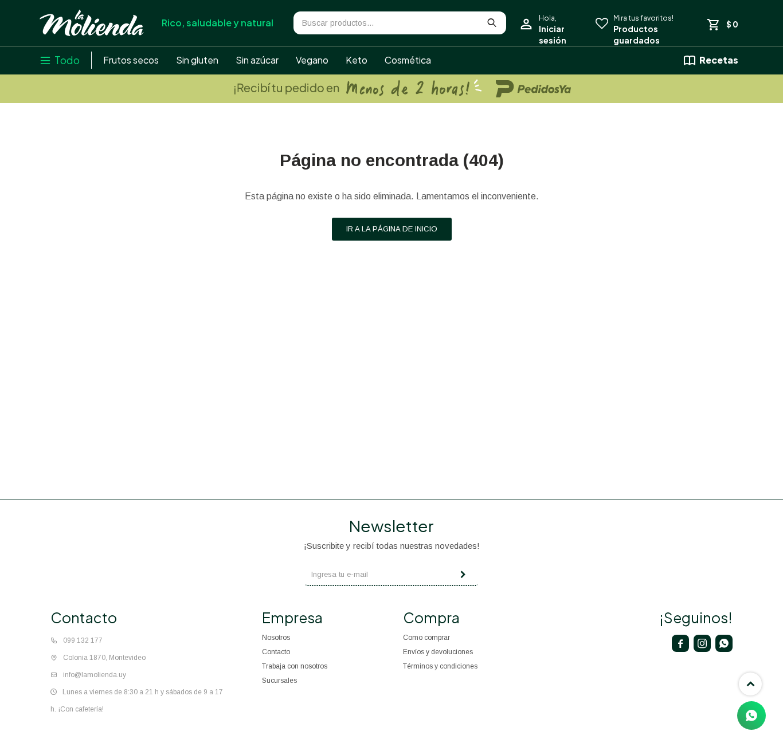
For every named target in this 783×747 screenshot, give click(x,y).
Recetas (718, 60)
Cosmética (408, 60)
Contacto (276, 652)
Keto (356, 60)
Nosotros (276, 638)
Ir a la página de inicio (391, 229)
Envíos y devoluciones (438, 652)
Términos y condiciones (440, 666)
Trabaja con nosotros (294, 666)
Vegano (312, 60)
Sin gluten (197, 60)
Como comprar (426, 638)
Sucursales (279, 681)
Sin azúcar (257, 60)
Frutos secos (131, 60)
